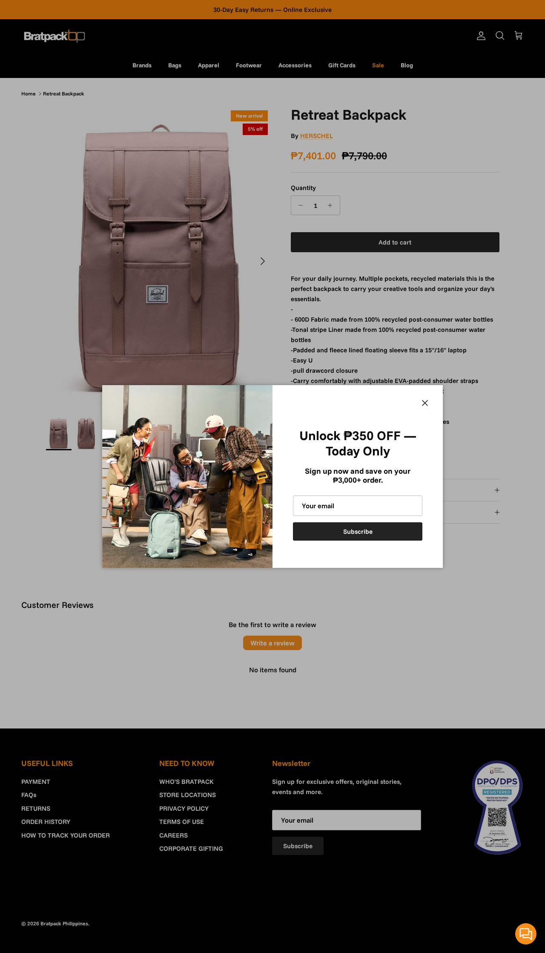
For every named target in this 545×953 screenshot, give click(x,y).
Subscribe (358, 531)
